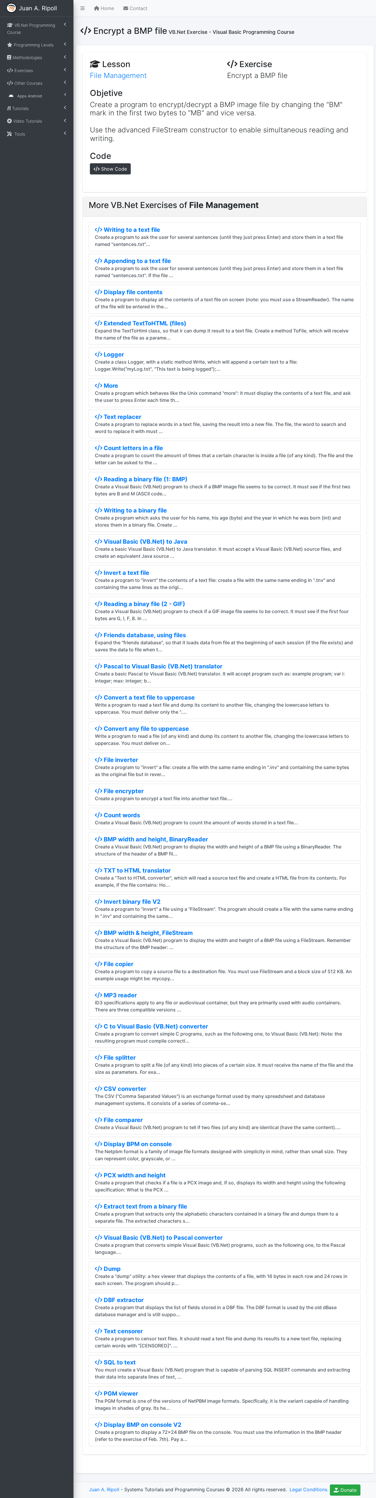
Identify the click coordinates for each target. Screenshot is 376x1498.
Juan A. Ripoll (104, 1489)
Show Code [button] (113, 169)
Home (106, 8)
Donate (348, 1490)
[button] (82, 8)
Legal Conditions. (308, 1489)
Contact (137, 8)
